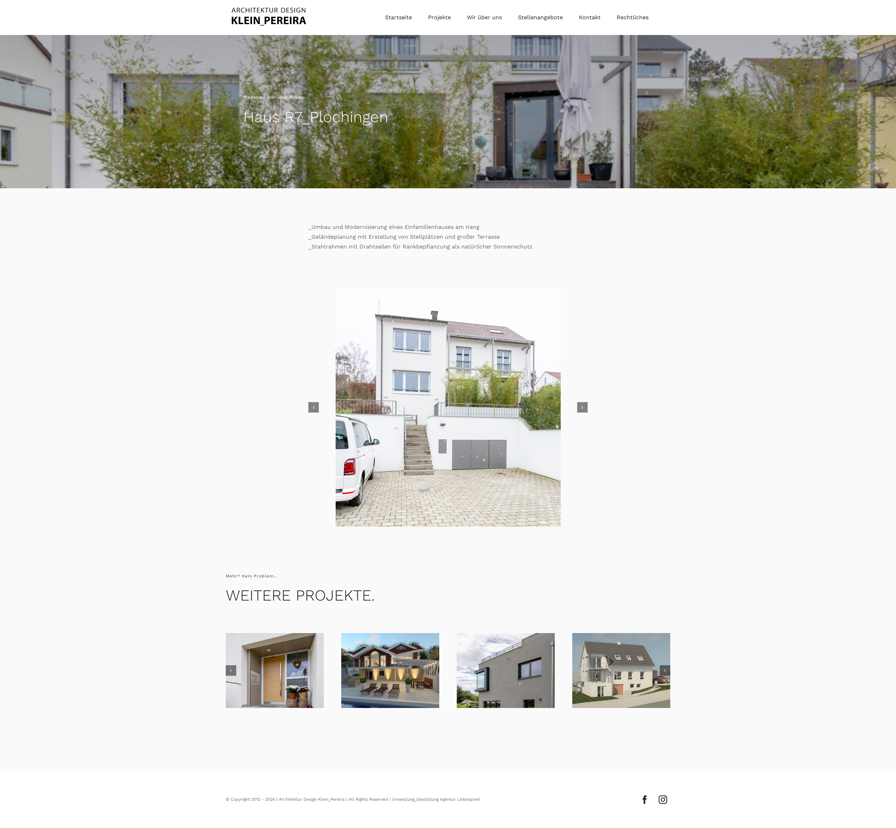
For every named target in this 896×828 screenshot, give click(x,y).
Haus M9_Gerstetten (390, 669)
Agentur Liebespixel (460, 797)
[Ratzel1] (448, 406)
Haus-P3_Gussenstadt (275, 669)
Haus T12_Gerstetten (621, 669)
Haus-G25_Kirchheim (505, 669)
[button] (313, 406)
